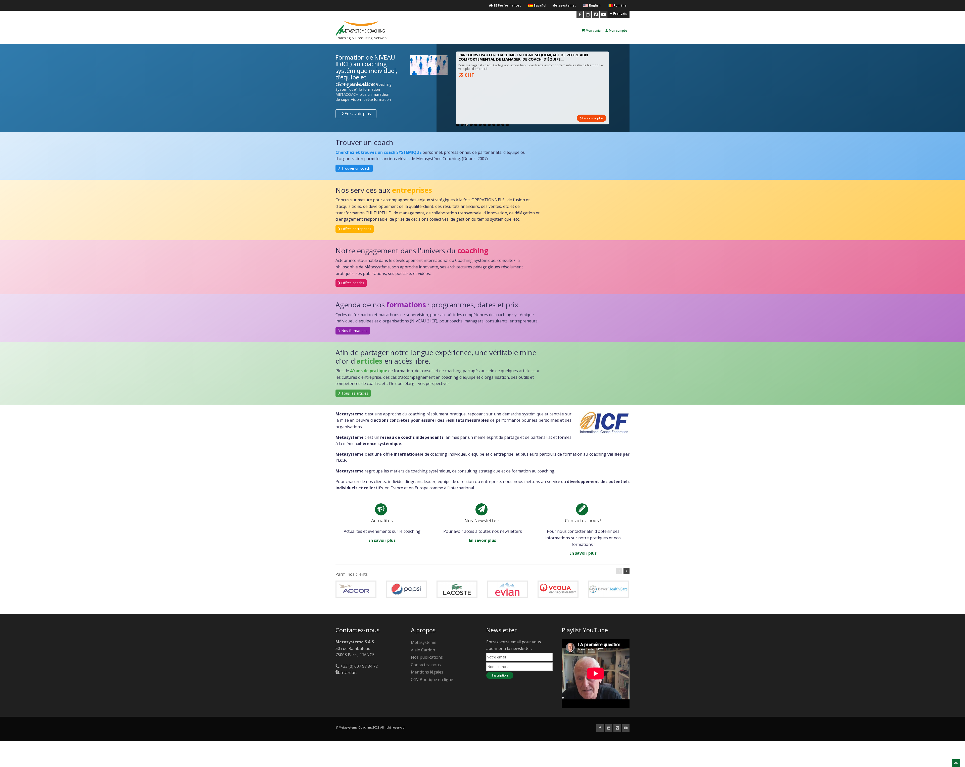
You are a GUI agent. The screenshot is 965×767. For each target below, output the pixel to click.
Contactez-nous (426, 664)
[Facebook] (579, 14)
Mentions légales (427, 672)
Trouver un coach (355, 168)
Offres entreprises (355, 228)
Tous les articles (354, 393)
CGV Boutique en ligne (432, 679)
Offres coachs (352, 282)
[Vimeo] (595, 14)
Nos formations (353, 330)
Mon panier (593, 30)
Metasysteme (423, 642)
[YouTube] (603, 14)
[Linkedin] (587, 14)
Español (540, 5)
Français (620, 13)
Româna (619, 5)
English (595, 5)
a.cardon (349, 672)
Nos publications (427, 657)
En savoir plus (357, 113)
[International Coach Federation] (604, 422)
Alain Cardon (423, 650)
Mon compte (617, 30)
